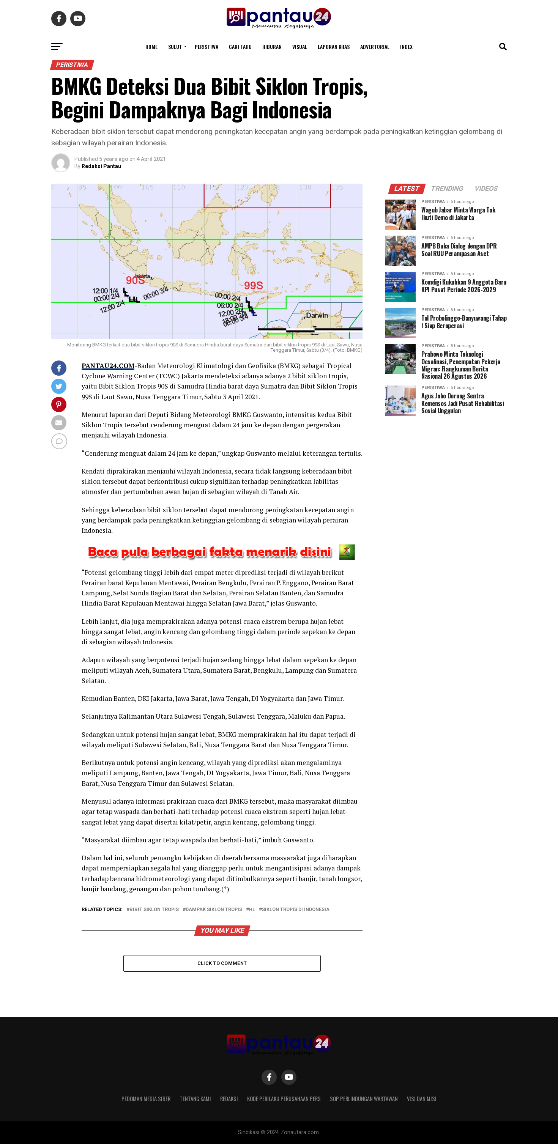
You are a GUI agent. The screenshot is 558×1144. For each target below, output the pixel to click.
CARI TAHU (240, 46)
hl (252, 909)
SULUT (175, 46)
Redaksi (229, 1099)
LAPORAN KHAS (334, 46)
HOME (151, 46)
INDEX (406, 46)
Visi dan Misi (422, 1099)
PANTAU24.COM (108, 365)
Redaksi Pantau (101, 166)
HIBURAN (272, 46)
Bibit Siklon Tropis (154, 909)
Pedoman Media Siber (145, 1099)
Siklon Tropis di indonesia (295, 909)
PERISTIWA (206, 46)
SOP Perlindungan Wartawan (364, 1099)
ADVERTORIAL (374, 46)
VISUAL (299, 46)
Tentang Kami (195, 1099)
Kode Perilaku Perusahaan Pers (284, 1099)
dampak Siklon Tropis (214, 909)
